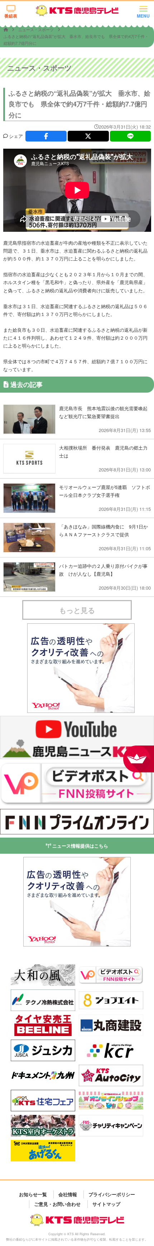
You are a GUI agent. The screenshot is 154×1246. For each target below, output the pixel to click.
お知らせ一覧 (33, 1194)
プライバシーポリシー (111, 1194)
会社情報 (67, 1194)
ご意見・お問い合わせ (57, 1204)
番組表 (10, 16)
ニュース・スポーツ (36, 29)
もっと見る (77, 610)
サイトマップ (106, 1204)
